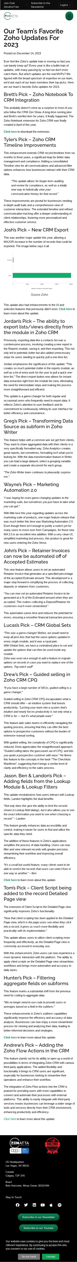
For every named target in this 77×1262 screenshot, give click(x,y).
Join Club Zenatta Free (11, 5)
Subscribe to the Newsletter (40, 5)
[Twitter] (26, 1205)
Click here (10, 880)
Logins (64, 4)
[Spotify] (59, 1205)
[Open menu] (69, 15)
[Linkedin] (34, 1205)
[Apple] (51, 1205)
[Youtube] (43, 1205)
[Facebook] (17, 1205)
